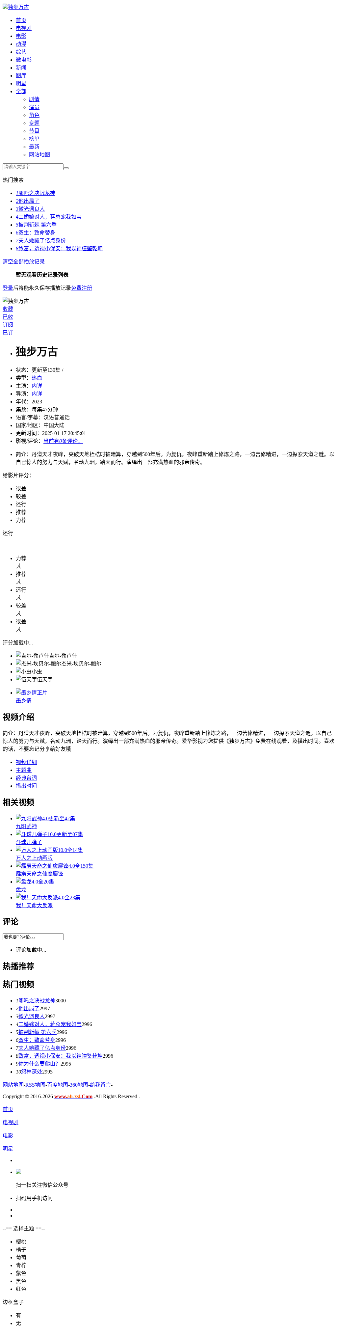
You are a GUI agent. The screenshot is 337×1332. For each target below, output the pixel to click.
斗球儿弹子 (29, 842)
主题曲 (24, 770)
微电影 (24, 60)
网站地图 (39, 154)
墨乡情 (24, 700)
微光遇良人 (30, 209)
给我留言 (100, 1085)
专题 (34, 123)
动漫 (21, 44)
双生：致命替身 (35, 232)
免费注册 (81, 288)
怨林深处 (31, 1071)
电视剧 (24, 28)
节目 (34, 131)
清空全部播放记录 (24, 261)
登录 (8, 288)
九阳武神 (26, 826)
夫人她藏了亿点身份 (41, 240)
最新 (34, 147)
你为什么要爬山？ (39, 1064)
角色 (34, 115)
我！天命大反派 (34, 905)
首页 (21, 20)
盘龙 (21, 889)
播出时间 (26, 786)
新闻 (21, 67)
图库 (21, 75)
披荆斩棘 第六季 (36, 225)
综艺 (21, 52)
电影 (21, 36)
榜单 (34, 139)
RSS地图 (35, 1085)
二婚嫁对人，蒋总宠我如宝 (49, 217)
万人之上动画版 (34, 858)
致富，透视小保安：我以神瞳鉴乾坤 (59, 248)
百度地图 (57, 1085)
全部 (21, 91)
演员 (34, 107)
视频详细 (26, 762)
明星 (21, 83)
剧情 (34, 99)
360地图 (79, 1085)
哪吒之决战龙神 (35, 193)
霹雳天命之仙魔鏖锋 (39, 874)
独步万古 (18, 7)
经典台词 (26, 778)
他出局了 (27, 201)
